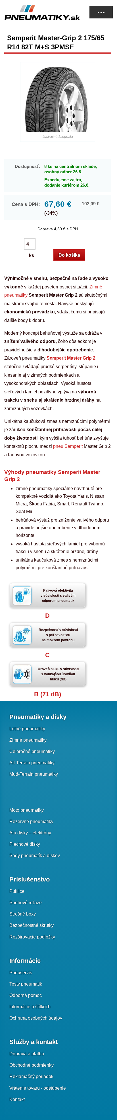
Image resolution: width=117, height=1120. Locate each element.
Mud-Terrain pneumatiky (33, 774)
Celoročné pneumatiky (32, 751)
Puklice (16, 891)
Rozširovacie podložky (32, 937)
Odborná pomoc (25, 995)
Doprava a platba (26, 1053)
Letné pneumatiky (27, 728)
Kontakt (17, 1099)
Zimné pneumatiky (28, 740)
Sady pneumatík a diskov (34, 855)
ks (31, 244)
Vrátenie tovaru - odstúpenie (37, 1088)
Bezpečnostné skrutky (31, 925)
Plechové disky (24, 844)
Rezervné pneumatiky (31, 821)
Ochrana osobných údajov (35, 1018)
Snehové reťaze (25, 902)
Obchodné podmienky (31, 1065)
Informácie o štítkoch (30, 1006)
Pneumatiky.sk (32, 12)
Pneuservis (20, 972)
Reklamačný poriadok (31, 1076)
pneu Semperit (68, 446)
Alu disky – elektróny (30, 832)
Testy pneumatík (25, 984)
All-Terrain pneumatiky (32, 762)
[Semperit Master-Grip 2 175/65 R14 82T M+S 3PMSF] (57, 99)
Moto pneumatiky (26, 810)
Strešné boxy (22, 914)
